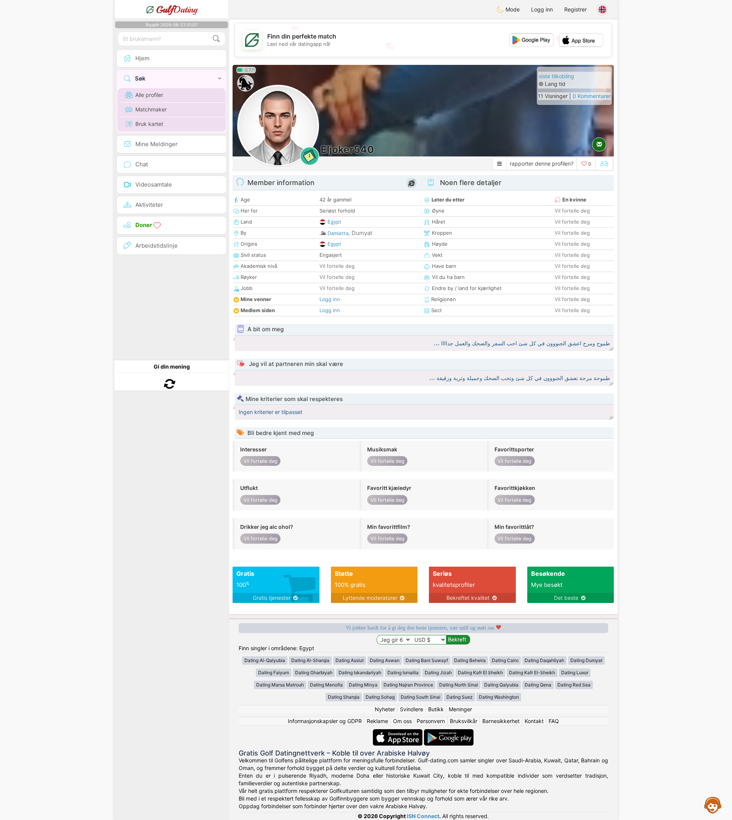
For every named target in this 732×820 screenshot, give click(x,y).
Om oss (402, 721)
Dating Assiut (350, 660)
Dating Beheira (470, 660)
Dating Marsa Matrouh (280, 685)
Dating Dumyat (586, 660)
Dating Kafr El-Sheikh (532, 672)
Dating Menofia (326, 685)
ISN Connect (423, 816)
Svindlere (411, 709)
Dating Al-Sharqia (310, 660)
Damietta (337, 233)
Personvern (431, 721)
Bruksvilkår (463, 721)
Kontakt (534, 721)
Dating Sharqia (344, 697)
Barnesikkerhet (501, 721)
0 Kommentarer (592, 96)
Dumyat (362, 233)
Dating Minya (363, 685)
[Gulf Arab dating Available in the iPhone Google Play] (449, 733)
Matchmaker (151, 109)
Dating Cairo (505, 660)
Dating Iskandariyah (360, 672)
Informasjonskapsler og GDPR (325, 721)
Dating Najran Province (408, 685)
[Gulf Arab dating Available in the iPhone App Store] (398, 733)
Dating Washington (499, 697)
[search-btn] (216, 38)
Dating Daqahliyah (544, 660)
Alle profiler (149, 95)
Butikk (436, 709)
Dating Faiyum (273, 672)
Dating (176, 9)
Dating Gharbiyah (313, 672)
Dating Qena (538, 685)
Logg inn (542, 9)
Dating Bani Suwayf (427, 660)
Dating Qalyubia (501, 685)
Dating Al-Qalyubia (264, 660)
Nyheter (385, 709)
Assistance (713, 804)
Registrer (575, 9)
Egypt (334, 222)
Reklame (377, 721)
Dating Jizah (438, 672)
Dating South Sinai (420, 697)
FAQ (554, 721)
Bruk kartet (149, 124)
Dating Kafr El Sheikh (480, 672)
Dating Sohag (380, 697)
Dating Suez (459, 697)
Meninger (460, 709)
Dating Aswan (385, 660)
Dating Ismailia (403, 672)
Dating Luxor (574, 672)
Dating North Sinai (458, 685)
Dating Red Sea (574, 685)
